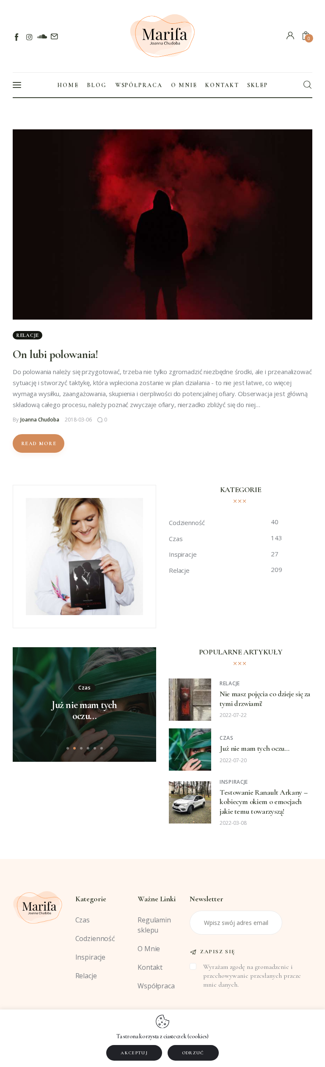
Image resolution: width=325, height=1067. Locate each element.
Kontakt (150, 967)
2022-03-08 (233, 822)
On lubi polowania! (55, 354)
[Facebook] (17, 37)
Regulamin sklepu (154, 925)
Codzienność (95, 938)
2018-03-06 (78, 419)
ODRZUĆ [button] (193, 1053)
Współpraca (156, 985)
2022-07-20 (233, 760)
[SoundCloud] (41, 37)
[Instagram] (29, 37)
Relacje (27, 335)
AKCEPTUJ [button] (134, 1053)
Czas (84, 687)
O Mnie (149, 948)
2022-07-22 (233, 715)
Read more (38, 443)
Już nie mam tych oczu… (84, 711)
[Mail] (54, 37)
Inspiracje (234, 781)
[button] (67, 748)
